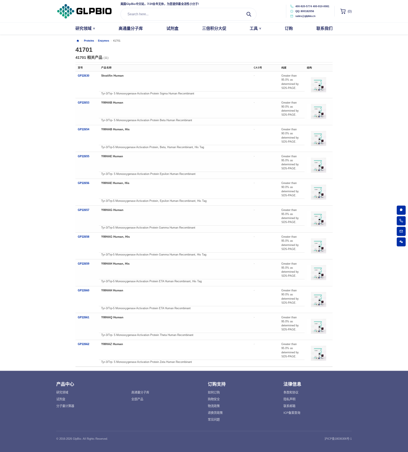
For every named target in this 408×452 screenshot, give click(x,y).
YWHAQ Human (112, 317)
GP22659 (83, 263)
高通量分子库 (140, 392)
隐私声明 (289, 399)
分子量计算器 (65, 406)
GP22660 (83, 290)
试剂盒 (60, 399)
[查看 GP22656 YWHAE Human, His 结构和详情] (318, 192)
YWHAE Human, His (115, 183)
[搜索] (248, 14)
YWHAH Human (112, 290)
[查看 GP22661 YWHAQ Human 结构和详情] (318, 326)
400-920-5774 (303, 6)
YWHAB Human (112, 102)
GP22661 (83, 317)
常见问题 (214, 419)
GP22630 (83, 75)
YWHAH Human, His (115, 263)
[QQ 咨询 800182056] (401, 210)
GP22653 (83, 102)
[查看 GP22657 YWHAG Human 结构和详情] (318, 219)
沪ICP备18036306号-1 (338, 438)
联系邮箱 (289, 406)
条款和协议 (290, 392)
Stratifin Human (112, 75)
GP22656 (83, 183)
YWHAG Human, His (115, 236)
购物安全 (214, 399)
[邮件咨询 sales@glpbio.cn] (401, 231)
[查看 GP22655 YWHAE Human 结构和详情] (318, 165)
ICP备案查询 (291, 412)
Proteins (89, 40)
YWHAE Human (112, 156)
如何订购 (214, 392)
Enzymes (103, 40)
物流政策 (214, 406)
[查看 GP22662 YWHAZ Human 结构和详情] (318, 353)
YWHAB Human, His (115, 129)
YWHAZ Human (112, 344)
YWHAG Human (112, 210)
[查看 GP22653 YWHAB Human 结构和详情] (318, 111)
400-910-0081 (321, 6)
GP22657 (83, 210)
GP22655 (83, 156)
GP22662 (83, 344)
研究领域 (62, 392)
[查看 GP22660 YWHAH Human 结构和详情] (318, 299)
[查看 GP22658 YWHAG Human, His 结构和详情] (318, 246)
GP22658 (83, 236)
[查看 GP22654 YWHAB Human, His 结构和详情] (318, 138)
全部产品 (137, 399)
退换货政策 (215, 412)
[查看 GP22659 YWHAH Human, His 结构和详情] (318, 273)
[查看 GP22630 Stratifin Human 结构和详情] (318, 85)
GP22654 (83, 129)
